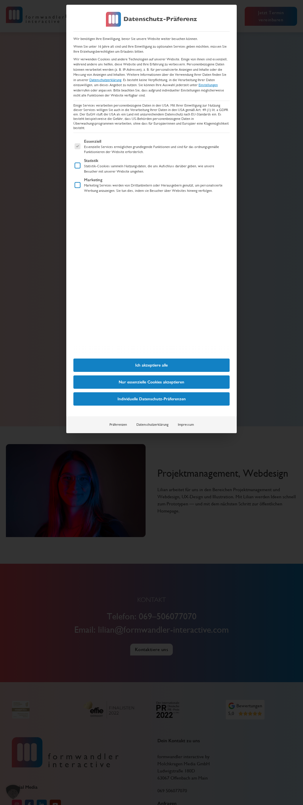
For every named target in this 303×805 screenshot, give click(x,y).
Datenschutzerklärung (105, 80)
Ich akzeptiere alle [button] (151, 365)
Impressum (186, 424)
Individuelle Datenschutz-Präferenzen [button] (151, 398)
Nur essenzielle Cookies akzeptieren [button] (151, 382)
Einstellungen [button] (208, 85)
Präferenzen (118, 424)
